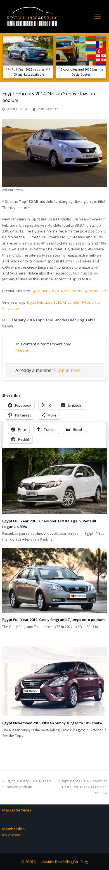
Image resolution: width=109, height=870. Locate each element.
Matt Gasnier (47, 109)
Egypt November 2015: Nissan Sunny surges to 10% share (52, 722)
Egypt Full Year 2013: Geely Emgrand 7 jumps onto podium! (54, 619)
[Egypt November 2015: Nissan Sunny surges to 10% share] (54, 681)
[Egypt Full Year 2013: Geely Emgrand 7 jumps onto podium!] (54, 580)
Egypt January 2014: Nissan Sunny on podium (69, 290)
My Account (12, 834)
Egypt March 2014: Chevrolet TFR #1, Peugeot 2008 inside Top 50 (83, 786)
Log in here (68, 370)
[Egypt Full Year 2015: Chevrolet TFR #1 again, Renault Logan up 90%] (54, 479)
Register (22, 350)
